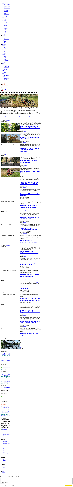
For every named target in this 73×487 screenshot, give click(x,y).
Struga (5, 53)
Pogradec (5, 46)
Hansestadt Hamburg (7, 8)
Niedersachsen (6, 11)
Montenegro (4, 44)
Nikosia (5, 72)
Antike (4, 459)
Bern (4, 27)
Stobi (4, 52)
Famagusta (5, 71)
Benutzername (3, 479)
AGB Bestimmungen (5, 470)
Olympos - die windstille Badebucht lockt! (4, 383)
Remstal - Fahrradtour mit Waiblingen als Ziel (15, 117)
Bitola (4, 50)
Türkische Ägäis (6, 66)
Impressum (3, 472)
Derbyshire (5, 79)
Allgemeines (4, 435)
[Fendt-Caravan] (3, 400)
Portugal (3, 80)
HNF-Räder (38, 282)
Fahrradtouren (7, 120)
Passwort (2, 480)
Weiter (21, 346)
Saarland (5, 12)
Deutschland (4, 3)
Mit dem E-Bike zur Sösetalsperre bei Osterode (29, 228)
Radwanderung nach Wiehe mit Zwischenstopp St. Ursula (30, 321)
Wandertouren (5, 440)
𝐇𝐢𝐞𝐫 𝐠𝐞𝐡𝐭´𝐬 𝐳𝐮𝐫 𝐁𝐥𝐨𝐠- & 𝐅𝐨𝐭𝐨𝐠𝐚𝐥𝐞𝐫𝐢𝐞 (5, 387)
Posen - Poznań (6, 75)
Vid (4, 43)
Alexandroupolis (6, 60)
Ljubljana (5, 36)
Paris (4, 18)
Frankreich (3, 17)
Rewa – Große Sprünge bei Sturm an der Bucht (5, 369)
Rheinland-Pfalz (6, 15)
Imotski (5, 41)
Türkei (3, 63)
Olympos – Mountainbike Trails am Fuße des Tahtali (30, 218)
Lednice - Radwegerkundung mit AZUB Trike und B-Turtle (29, 183)
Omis (4, 42)
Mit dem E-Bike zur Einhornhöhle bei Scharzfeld (29, 241)
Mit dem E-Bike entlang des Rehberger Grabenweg (29, 263)
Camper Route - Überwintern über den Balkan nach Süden (5, 409)
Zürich (5, 29)
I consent (68, 485)
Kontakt (3, 473)
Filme (3, 450)
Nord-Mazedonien (4, 49)
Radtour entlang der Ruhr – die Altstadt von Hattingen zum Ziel (30, 299)
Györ (4, 26)
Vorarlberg (5, 22)
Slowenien (3, 35)
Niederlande (4, 20)
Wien (4, 23)
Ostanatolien (6, 69)
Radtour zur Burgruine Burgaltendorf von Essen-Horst (30, 311)
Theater (4, 449)
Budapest (5, 25)
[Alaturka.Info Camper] (4, 429)
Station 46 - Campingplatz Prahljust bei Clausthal (5, 414)
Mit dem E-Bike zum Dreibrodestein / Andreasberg (29, 252)
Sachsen (5, 13)
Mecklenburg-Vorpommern (6, 10)
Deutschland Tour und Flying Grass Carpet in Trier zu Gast (5, 355)
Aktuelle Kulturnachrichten (6, 434)
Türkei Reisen (6, 64)
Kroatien (3, 40)
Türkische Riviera (6, 67)
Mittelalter (4, 460)
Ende (20, 347)
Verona (5, 32)
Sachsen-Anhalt (6, 14)
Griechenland (4, 54)
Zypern (3, 70)
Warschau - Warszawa (7, 74)
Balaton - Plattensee (7, 24)
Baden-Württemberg (7, 4)
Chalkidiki (5, 55)
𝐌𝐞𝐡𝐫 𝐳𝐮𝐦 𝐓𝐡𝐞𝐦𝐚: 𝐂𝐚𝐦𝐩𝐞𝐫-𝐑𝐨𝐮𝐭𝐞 (5, 415)
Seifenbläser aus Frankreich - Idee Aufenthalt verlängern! (5, 362)
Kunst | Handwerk (5, 451)
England (3, 76)
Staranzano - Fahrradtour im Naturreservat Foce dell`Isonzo (30, 127)
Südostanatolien (6, 68)
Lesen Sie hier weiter (6, 392)
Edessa (5, 56)
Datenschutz (4, 471)
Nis (4, 38)
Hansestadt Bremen (7, 6)
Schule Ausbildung (5, 453)
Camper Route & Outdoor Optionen (7, 443)
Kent (4, 77)
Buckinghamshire (6, 78)
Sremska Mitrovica (6, 39)
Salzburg (5, 21)
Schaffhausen (6, 28)
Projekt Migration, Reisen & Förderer (8, 442)
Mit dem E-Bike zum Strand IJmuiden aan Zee (28, 287)
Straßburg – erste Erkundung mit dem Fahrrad (29, 138)
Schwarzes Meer (6, 65)
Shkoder (5, 47)
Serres (5, 59)
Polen (3, 73)
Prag (4, 34)
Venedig (5, 31)
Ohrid (4, 51)
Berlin (4, 7)
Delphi (5, 62)
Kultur (3, 448)
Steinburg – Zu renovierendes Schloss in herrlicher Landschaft (29, 149)
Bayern (5, 5)
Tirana (5, 48)
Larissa (5, 57)
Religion (4, 452)
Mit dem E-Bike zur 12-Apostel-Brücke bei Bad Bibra (30, 275)
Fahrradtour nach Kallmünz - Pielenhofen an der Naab (29, 206)
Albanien (3, 45)
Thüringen (5, 16)
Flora (3, 466)
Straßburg (5, 19)
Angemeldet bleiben (5, 482)
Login (1, 1)
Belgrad (5, 37)
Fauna (4, 467)
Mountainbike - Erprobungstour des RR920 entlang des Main (5, 377)
